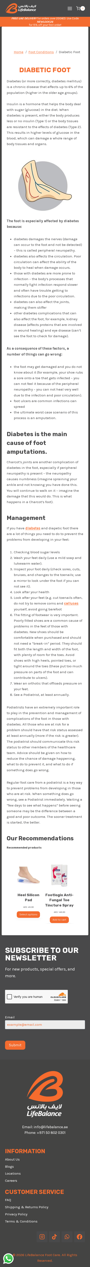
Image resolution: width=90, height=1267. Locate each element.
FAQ (8, 1200)
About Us (12, 1159)
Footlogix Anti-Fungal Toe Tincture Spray (59, 900)
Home (18, 52)
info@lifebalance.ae (51, 1127)
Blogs (9, 1166)
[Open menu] (69, 8)
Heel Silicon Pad (28, 897)
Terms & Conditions (21, 1221)
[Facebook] (79, 1236)
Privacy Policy (16, 1214)
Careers (11, 1180)
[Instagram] (42, 1236)
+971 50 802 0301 (51, 1132)
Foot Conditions (41, 52)
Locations (13, 1173)
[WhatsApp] (67, 1236)
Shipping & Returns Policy (26, 1207)
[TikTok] (54, 1236)
